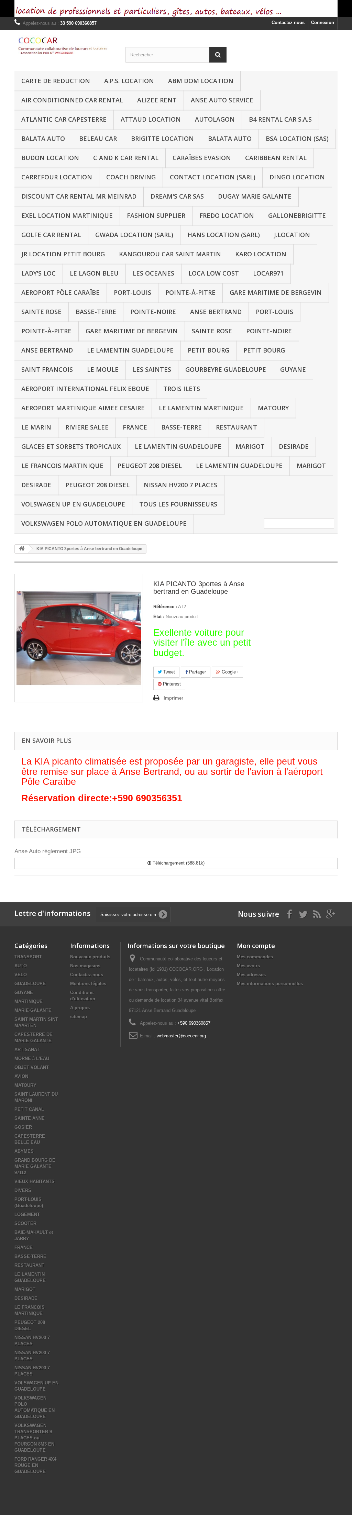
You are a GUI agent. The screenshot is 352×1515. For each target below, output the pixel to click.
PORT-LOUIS (132, 292)
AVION (21, 1076)
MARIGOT (250, 446)
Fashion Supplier (156, 215)
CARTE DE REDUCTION (55, 81)
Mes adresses (251, 974)
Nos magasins (85, 965)
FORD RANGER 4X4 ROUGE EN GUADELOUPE (35, 1465)
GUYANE (293, 369)
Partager (197, 672)
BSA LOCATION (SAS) (297, 138)
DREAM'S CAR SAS (177, 196)
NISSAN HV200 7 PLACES (180, 485)
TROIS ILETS (181, 389)
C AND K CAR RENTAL (125, 158)
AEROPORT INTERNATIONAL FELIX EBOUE (85, 389)
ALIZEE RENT (157, 100)
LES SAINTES (152, 369)
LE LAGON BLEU (94, 273)
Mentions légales (88, 983)
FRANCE (135, 427)
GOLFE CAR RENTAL (51, 235)
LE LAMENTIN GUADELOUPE (130, 350)
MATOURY (273, 408)
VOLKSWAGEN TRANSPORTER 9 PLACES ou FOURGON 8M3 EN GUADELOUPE (34, 1438)
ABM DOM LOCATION (200, 81)
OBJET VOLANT (31, 1067)
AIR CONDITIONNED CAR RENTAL (72, 100)
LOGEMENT (27, 1214)
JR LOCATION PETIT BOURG (63, 254)
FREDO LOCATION (226, 215)
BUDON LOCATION (50, 158)
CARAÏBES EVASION (202, 158)
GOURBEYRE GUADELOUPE (225, 369)
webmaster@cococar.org (181, 1035)
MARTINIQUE (28, 1001)
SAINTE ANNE (29, 1118)
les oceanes (153, 273)
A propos (80, 1007)
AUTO (20, 965)
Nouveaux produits (90, 956)
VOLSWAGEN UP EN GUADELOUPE (73, 504)
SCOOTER (25, 1223)
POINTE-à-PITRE (190, 292)
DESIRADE (294, 446)
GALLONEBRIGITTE (297, 215)
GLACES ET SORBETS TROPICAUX (71, 446)
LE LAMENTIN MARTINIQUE (201, 408)
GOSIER (23, 1127)
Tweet (168, 672)
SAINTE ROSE (41, 312)
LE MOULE (103, 369)
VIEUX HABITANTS (34, 1181)
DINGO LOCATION (297, 177)
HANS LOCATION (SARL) (223, 235)
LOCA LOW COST (213, 273)
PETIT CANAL (29, 1109)
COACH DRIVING (131, 177)
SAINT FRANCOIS (47, 369)
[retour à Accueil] (21, 549)
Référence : (165, 606)
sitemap (78, 1016)
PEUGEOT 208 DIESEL (150, 465)
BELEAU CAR (98, 138)
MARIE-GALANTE (33, 1010)
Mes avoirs (248, 965)
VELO (20, 974)
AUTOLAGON (215, 119)
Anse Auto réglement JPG (47, 851)
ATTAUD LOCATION (151, 119)
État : (158, 616)
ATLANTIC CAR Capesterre (64, 119)
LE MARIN (36, 427)
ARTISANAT (27, 1049)
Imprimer (173, 698)
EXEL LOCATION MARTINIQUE (67, 215)
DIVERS (22, 1190)
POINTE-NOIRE (153, 312)
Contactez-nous (288, 22)
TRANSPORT (28, 956)
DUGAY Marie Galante (255, 196)
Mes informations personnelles (270, 983)
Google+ (229, 672)
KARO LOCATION (260, 254)
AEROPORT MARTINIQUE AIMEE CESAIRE (83, 408)
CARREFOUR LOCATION (56, 177)
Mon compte (256, 946)
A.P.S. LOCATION (129, 81)
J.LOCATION (292, 235)
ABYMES (24, 1151)
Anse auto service (222, 100)
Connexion (322, 22)
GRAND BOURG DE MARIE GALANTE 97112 (34, 1166)
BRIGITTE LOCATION (162, 138)
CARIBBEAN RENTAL (276, 158)
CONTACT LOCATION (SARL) (212, 177)
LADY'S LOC (38, 273)
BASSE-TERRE (96, 312)
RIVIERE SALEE (87, 427)
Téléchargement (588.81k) (178, 863)
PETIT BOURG (208, 350)
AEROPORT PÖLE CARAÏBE (60, 292)
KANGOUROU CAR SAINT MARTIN (170, 254)
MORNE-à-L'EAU (31, 1058)
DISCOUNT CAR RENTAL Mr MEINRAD (78, 196)
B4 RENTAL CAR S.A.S (280, 119)
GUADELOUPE (30, 983)
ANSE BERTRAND (216, 312)
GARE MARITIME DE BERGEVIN (276, 292)
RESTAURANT (236, 427)
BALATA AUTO (43, 138)
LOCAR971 (268, 273)
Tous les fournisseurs (178, 504)
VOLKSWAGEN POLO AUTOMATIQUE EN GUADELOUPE (104, 523)
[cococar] (64, 45)
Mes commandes (255, 956)
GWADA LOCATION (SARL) (134, 235)
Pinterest (171, 684)
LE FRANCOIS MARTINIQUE (62, 465)
